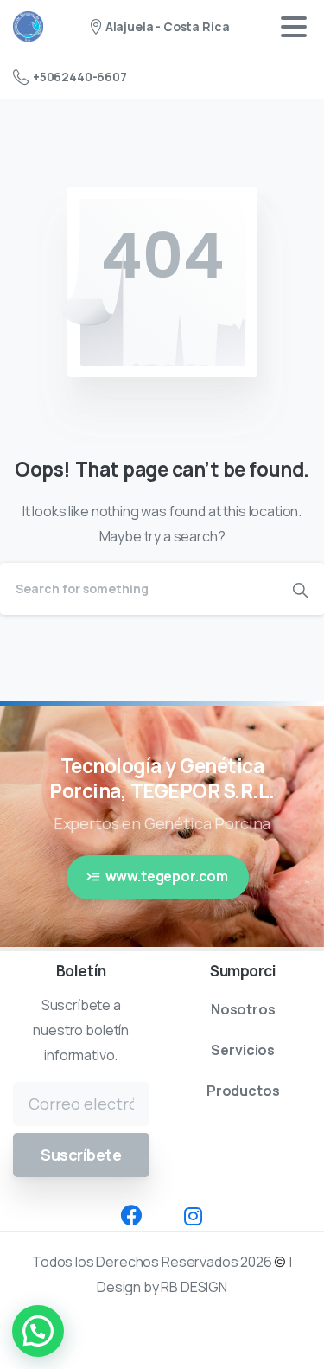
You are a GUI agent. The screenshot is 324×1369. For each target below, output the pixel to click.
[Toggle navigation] (293, 27)
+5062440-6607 (80, 76)
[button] (38, 1331)
